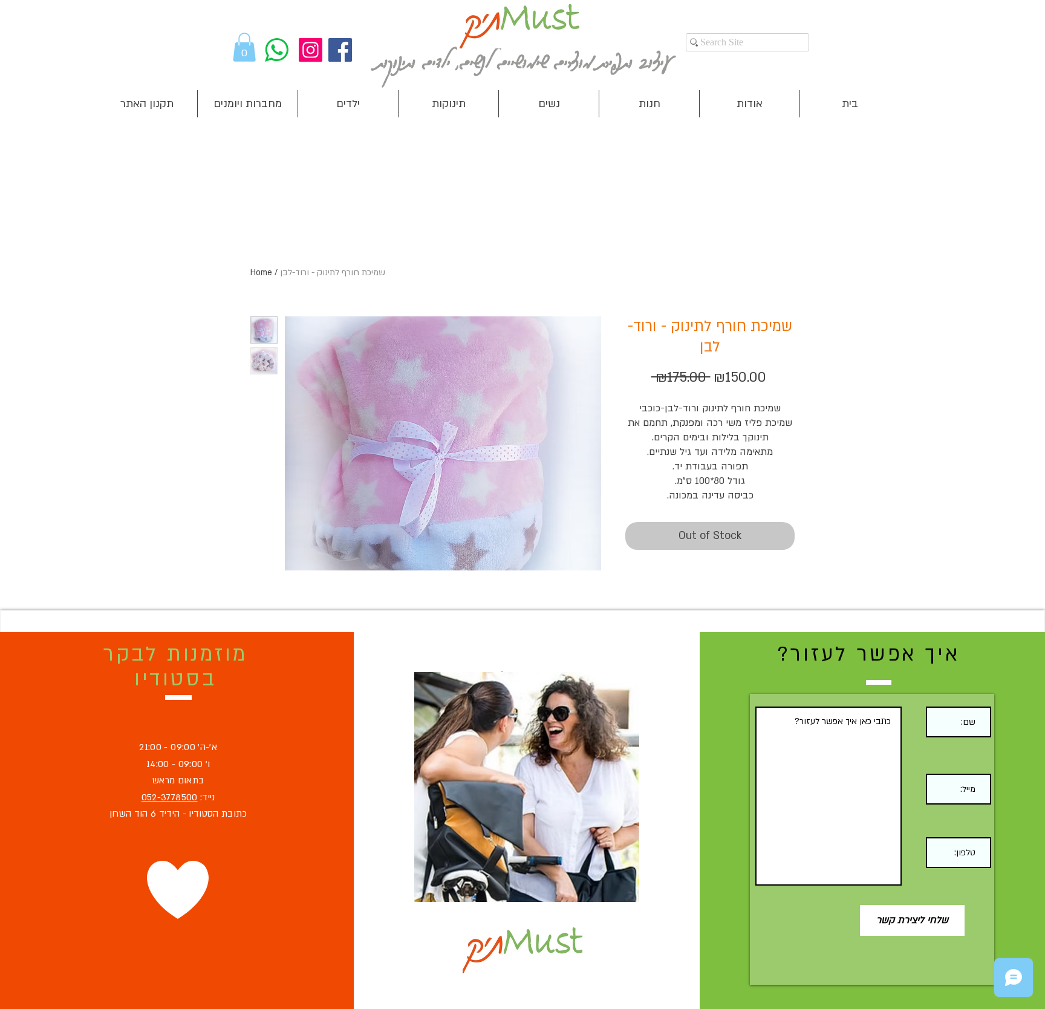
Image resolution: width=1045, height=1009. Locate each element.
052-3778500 (170, 797)
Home (261, 272)
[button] (244, 47)
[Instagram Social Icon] (310, 50)
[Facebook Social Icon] (340, 50)
